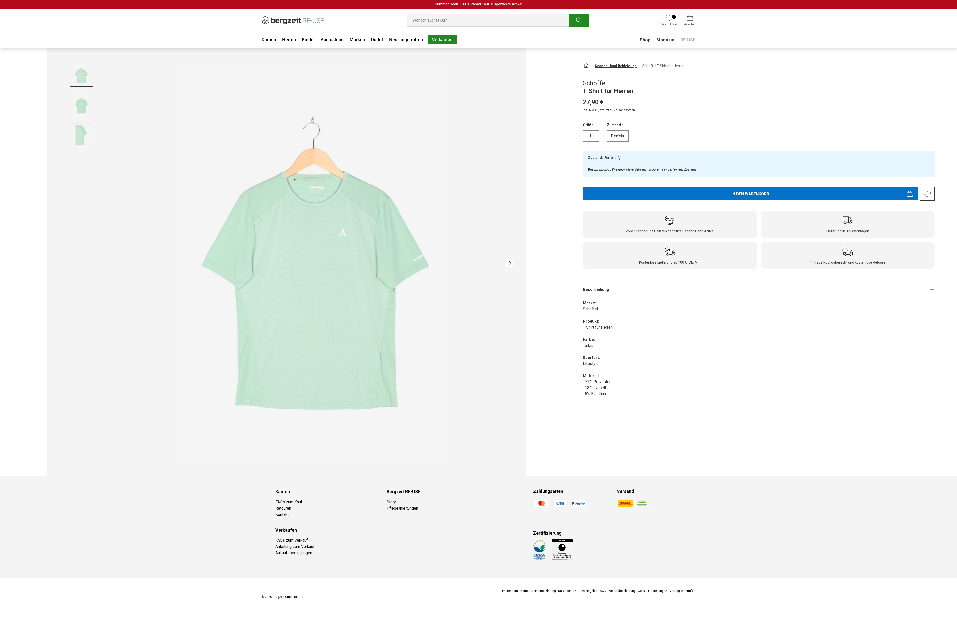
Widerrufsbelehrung (622, 591)
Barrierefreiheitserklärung (538, 591)
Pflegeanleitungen (402, 508)
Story (391, 502)
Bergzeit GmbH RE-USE (288, 597)
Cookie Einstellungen (652, 591)
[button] (689, 20)
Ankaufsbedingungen (293, 552)
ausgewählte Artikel (506, 4)
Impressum (510, 591)
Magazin (665, 39)
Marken (357, 39)
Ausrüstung (332, 39)
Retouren (283, 508)
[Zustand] (619, 157)
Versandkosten (624, 110)
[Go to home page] (586, 67)
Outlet (377, 39)
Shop (645, 39)
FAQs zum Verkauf (291, 540)
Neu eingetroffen (406, 39)
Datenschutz (567, 591)
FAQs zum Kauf (288, 502)
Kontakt (282, 514)
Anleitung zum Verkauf (295, 546)
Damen (269, 39)
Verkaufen (442, 39)
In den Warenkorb (750, 194)
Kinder (308, 39)
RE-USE (687, 39)
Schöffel (595, 83)
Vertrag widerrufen (682, 591)
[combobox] (498, 20)
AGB (603, 591)
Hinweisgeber (588, 591)
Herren (289, 39)
